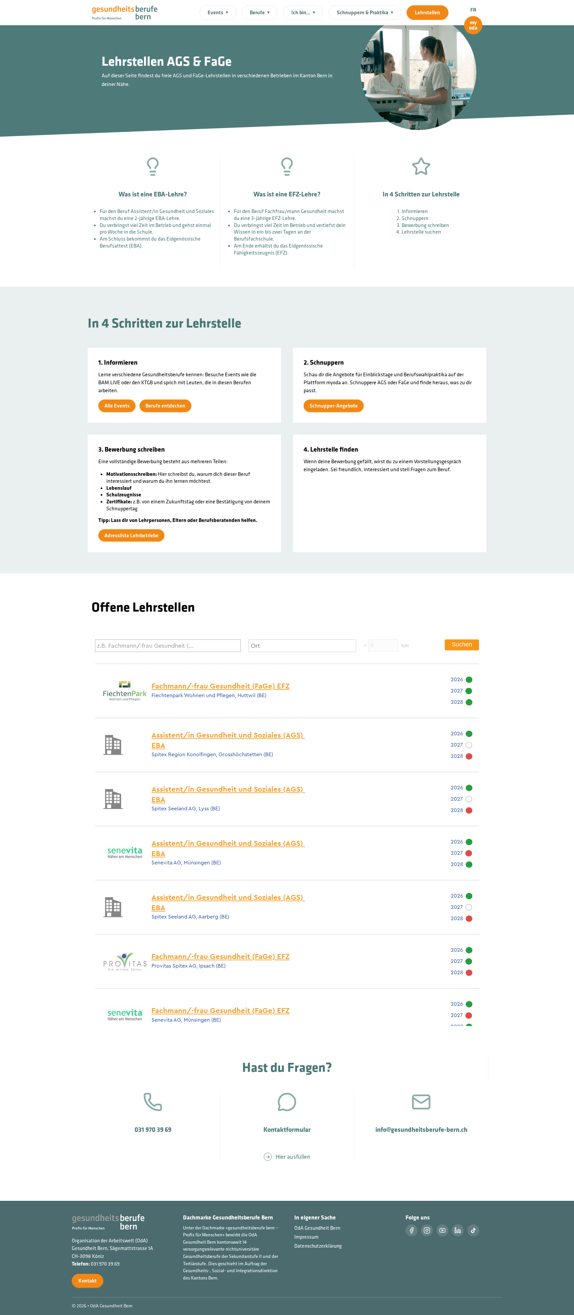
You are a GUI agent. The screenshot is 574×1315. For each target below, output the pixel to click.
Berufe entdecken (165, 405)
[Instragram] (427, 1230)
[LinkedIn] (458, 1230)
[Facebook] (412, 1230)
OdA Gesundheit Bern (317, 1228)
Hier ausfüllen (293, 1156)
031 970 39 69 (105, 1264)
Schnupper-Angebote (334, 405)
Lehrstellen (427, 12)
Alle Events (117, 405)
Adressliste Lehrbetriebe (131, 535)
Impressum (306, 1237)
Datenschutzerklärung (318, 1246)
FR (473, 9)
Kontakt (87, 1280)
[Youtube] (442, 1230)
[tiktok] (473, 1230)
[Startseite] (129, 12)
